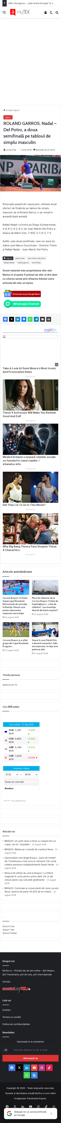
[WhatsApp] (30, 319)
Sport (16, 110)
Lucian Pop (11, 150)
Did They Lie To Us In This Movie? (24, 504)
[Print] (48, 319)
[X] (11, 319)
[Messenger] (23, 319)
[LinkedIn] (17, 319)
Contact (6, 981)
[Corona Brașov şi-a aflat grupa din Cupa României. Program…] (16, 629)
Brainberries (30, 376)
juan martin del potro (36, 258)
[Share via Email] (42, 319)
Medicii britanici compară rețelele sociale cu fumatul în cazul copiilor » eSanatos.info (29, 460)
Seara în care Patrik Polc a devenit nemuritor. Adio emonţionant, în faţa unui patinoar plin (45, 645)
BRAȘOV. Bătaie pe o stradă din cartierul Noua (29, 849)
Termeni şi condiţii (11, 1017)
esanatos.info (30, 469)
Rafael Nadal (9, 262)
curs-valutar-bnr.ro (18, 800)
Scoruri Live (8, 926)
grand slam (20, 258)
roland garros (23, 262)
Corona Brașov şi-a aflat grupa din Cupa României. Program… (16, 643)
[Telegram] (36, 319)
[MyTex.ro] (21, 12)
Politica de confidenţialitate (16, 1024)
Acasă (8, 110)
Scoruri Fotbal (10, 933)
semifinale (36, 262)
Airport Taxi (8, 929)
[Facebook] (5, 319)
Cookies (6, 1010)
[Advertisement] (30, 58)
